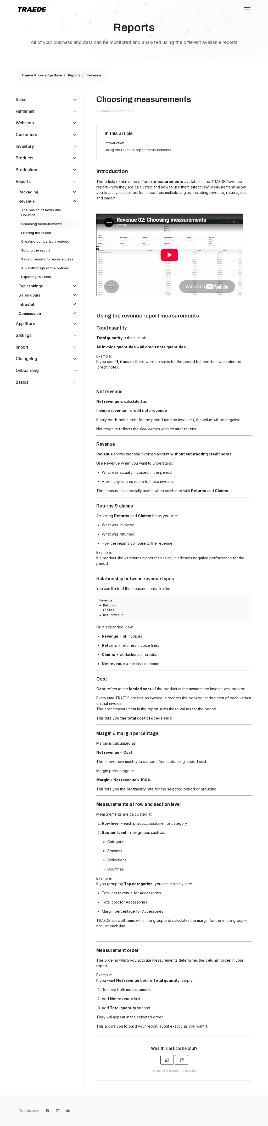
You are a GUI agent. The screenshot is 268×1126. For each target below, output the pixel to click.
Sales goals (29, 295)
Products (24, 157)
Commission (30, 313)
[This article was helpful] (167, 1060)
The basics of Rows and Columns (41, 212)
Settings (23, 335)
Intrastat (26, 304)
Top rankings (31, 286)
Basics (22, 382)
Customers (26, 134)
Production (26, 169)
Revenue (94, 75)
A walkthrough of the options (45, 268)
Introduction (114, 143)
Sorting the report (35, 250)
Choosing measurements (41, 224)
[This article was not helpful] (181, 1060)
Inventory (25, 146)
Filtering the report (36, 233)
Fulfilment (25, 111)
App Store (25, 323)
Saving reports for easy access (47, 259)
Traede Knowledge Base (41, 75)
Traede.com (29, 1110)
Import (22, 347)
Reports (74, 75)
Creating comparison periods (45, 241)
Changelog (26, 358)
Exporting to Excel (36, 277)
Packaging (28, 192)
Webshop (25, 122)
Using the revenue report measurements (138, 150)
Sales (21, 99)
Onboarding (27, 370)
